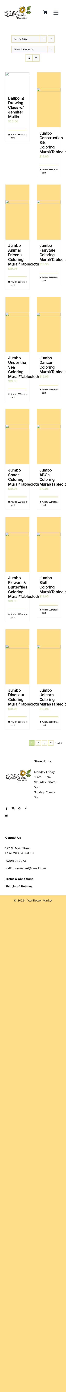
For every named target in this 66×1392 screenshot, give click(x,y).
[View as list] (36, 58)
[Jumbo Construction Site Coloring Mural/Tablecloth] (49, 99)
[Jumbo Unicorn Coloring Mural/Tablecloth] (49, 656)
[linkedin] (6, 815)
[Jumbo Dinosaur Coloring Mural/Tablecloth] (17, 656)
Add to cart (14, 136)
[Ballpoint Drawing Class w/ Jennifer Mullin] (17, 82)
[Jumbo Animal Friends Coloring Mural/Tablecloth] (17, 212)
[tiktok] (25, 808)
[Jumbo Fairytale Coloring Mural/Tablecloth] (49, 212)
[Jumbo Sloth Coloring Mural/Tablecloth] (49, 544)
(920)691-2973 (15, 860)
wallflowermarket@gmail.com (25, 868)
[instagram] (13, 808)
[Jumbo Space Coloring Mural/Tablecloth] (17, 436)
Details (23, 134)
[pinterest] (19, 808)
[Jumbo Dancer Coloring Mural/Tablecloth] (49, 324)
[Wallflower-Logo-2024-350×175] (18, 6)
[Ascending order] (51, 39)
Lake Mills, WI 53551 (19, 853)
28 (50, 743)
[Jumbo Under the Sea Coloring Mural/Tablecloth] (17, 324)
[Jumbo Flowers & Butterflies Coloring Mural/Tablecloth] (17, 544)
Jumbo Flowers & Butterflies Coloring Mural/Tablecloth (23, 587)
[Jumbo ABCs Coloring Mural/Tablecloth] (49, 436)
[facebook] (6, 808)
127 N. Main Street (17, 848)
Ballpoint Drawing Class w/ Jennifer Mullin (16, 107)
